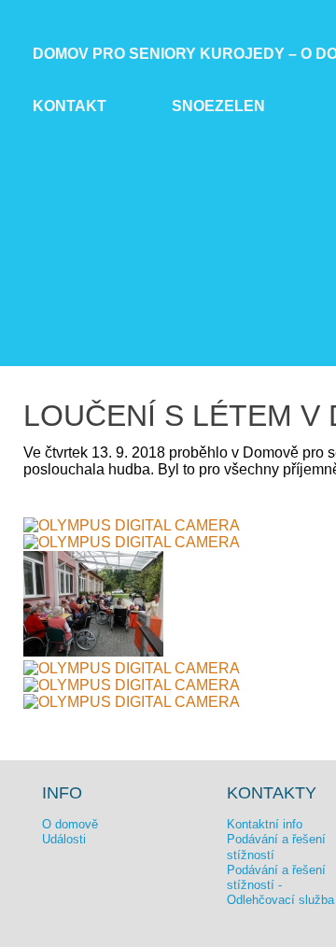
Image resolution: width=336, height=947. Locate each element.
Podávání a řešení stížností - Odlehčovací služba (280, 885)
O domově (70, 824)
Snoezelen (218, 106)
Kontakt (69, 106)
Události (64, 839)
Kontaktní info (264, 824)
